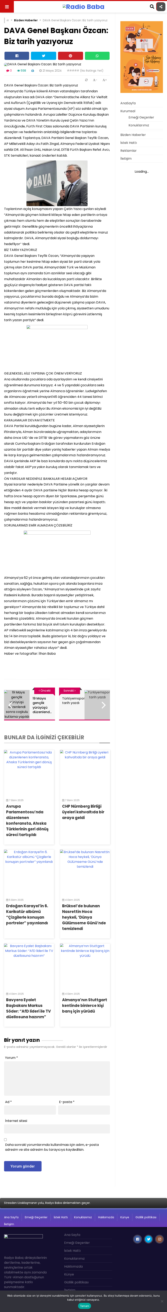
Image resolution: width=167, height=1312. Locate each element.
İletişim (126, 158)
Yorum (11, 1057)
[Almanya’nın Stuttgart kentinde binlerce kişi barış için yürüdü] (85, 966)
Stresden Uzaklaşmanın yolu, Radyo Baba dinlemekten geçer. (47, 1203)
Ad (8, 1102)
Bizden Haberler (26, 20)
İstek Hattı (128, 142)
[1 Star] (68, 70)
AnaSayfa (128, 103)
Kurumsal (127, 111)
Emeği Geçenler (141, 117)
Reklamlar (128, 150)
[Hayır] (162, 1301)
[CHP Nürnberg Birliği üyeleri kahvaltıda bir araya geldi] (85, 772)
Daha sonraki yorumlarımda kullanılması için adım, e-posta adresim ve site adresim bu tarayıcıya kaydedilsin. (52, 1147)
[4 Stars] (75, 70)
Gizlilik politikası (145, 1217)
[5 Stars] (78, 70)
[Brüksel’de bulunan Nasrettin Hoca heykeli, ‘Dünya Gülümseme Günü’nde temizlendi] (85, 872)
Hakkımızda (106, 1217)
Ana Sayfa (11, 1217)
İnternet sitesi (16, 1120)
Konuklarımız (139, 125)
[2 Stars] (70, 70)
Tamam (84, 1306)
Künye (124, 1217)
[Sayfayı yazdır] (32, 71)
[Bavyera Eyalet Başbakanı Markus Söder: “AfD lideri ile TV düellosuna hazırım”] (29, 966)
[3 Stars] (73, 70)
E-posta (67, 1102)
